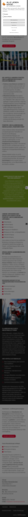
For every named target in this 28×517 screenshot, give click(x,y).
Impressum (14, 30)
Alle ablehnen (14, 22)
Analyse (6, 14)
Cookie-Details (14, 27)
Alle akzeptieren (14, 20)
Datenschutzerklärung (14, 32)
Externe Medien (8, 16)
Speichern (14, 25)
